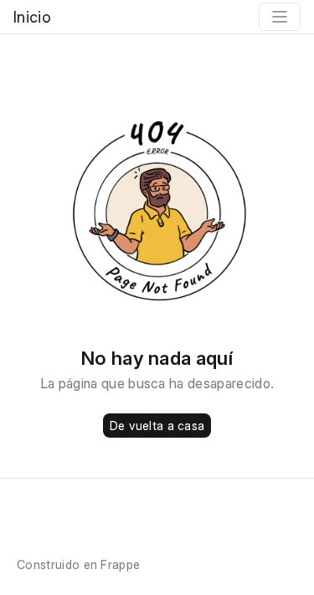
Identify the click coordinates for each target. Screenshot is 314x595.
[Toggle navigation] (280, 17)
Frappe (120, 564)
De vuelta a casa (157, 425)
